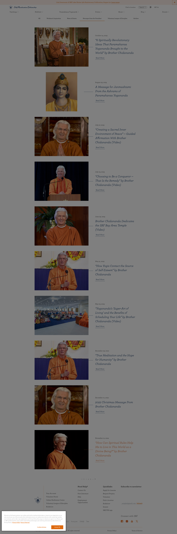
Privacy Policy (16, 522)
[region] (33, 521)
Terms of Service (25, 522)
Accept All (57, 527)
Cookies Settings (41, 527)
